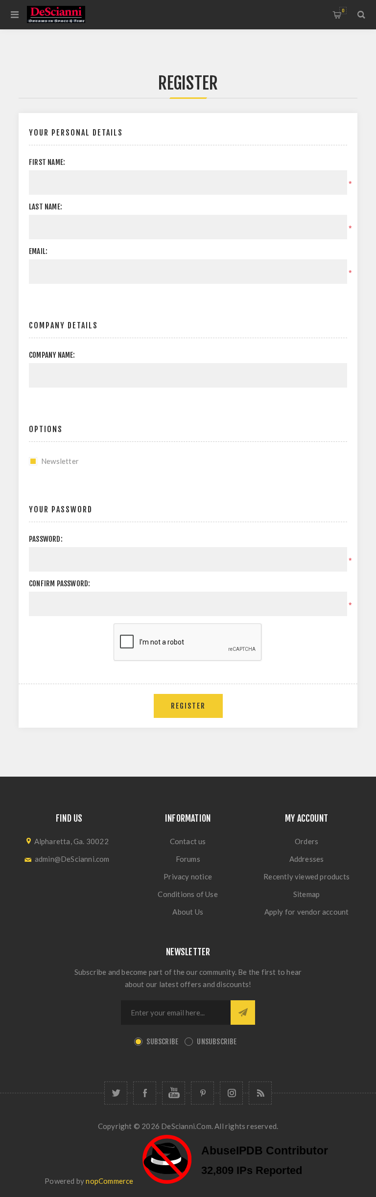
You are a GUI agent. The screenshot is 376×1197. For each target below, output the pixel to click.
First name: (47, 162)
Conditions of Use (187, 894)
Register (188, 706)
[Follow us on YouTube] (173, 1093)
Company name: (52, 355)
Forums (188, 858)
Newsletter (60, 461)
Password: (46, 539)
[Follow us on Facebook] (144, 1093)
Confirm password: (59, 583)
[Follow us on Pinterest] (202, 1093)
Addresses (306, 858)
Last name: (45, 206)
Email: (38, 251)
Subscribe (162, 1041)
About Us (187, 911)
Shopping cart (343, 10)
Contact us (188, 841)
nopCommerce (109, 1180)
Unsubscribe (216, 1041)
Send (243, 1012)
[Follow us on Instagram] (231, 1093)
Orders (306, 841)
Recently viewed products (306, 876)
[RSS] (260, 1093)
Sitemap (306, 894)
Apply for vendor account (306, 911)
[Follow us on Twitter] (115, 1093)
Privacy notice (188, 876)
